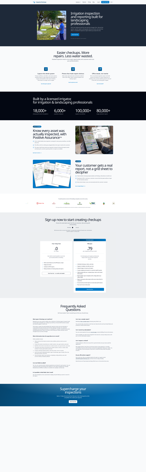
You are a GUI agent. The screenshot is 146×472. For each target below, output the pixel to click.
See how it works (36, 152)
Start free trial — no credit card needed (56, 273)
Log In (98, 2)
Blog (93, 2)
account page (93, 332)
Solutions (78, 2)
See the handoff (100, 83)
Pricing (89, 2)
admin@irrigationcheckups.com (83, 358)
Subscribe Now (90, 289)
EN (111, 2)
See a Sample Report (79, 186)
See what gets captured (46, 83)
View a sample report (84, 321)
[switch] (73, 227)
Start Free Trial (105, 2)
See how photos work (73, 82)
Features (84, 2)
